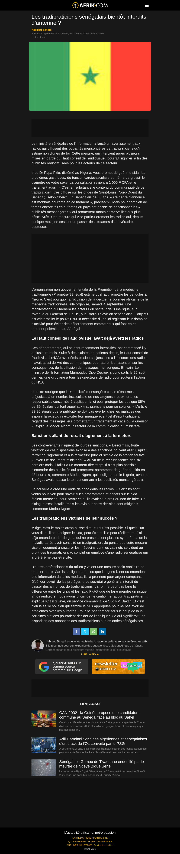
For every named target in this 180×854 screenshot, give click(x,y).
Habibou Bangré (41, 29)
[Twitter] (85, 631)
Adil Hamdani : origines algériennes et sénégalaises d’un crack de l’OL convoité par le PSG (103, 741)
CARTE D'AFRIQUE (81, 838)
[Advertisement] (90, 128)
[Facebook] (76, 631)
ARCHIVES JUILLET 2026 (79, 845)
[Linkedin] (102, 631)
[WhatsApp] (93, 631)
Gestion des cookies (103, 845)
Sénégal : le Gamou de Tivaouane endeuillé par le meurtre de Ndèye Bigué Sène (101, 763)
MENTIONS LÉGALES (101, 841)
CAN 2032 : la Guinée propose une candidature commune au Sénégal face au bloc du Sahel (99, 714)
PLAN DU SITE (100, 838)
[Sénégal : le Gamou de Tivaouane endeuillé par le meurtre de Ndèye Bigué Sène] (43, 767)
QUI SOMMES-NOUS (78, 841)
